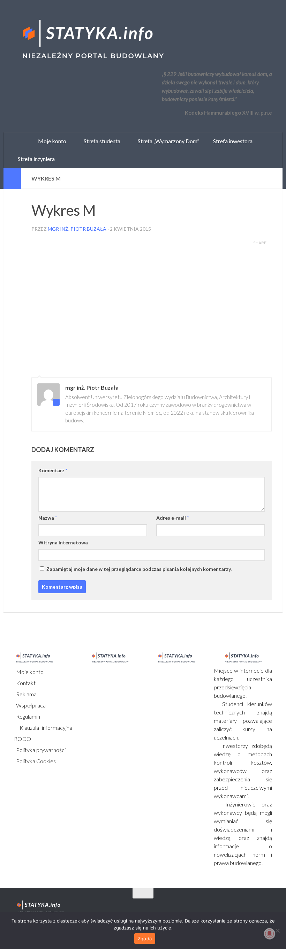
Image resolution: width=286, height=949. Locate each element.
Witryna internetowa (63, 542)
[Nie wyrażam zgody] (277, 930)
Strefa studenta (100, 141)
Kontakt (25, 683)
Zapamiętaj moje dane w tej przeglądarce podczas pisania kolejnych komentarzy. (139, 569)
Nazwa (47, 518)
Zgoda (145, 938)
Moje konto (29, 671)
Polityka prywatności (40, 750)
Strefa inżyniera (35, 158)
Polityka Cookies (35, 761)
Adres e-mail (172, 518)
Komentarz (52, 470)
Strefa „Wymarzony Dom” (167, 141)
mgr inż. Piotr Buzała (77, 229)
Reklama (26, 694)
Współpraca (30, 705)
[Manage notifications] (269, 933)
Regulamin (27, 716)
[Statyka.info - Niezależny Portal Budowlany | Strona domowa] (92, 40)
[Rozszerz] (12, 178)
